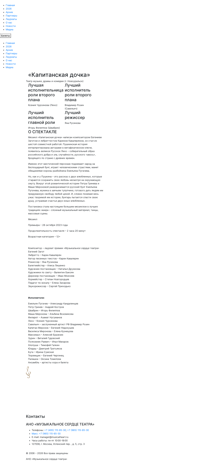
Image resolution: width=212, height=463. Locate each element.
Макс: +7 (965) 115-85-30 (46, 433)
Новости (11, 26)
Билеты (5, 35)
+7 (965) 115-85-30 (78, 430)
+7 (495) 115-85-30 (55, 430)
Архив (9, 12)
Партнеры (11, 15)
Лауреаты (11, 19)
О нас (9, 22)
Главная (10, 5)
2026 (9, 8)
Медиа (9, 29)
